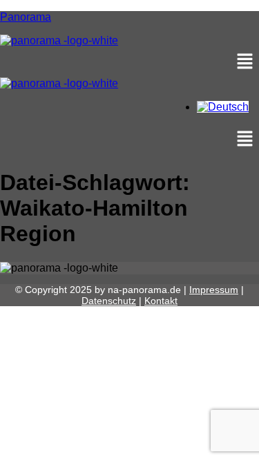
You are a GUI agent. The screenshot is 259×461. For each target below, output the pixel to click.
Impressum (213, 289)
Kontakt (161, 300)
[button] (129, 62)
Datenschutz (108, 300)
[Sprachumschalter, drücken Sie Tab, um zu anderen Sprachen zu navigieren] (223, 107)
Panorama (25, 17)
